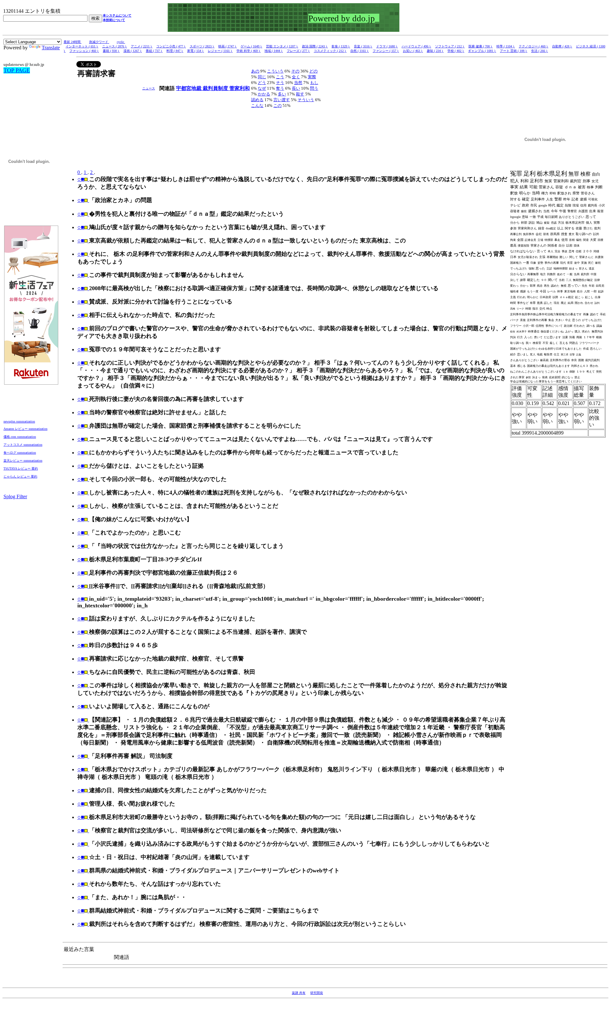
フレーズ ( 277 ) (298, 50)
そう (280, 82)
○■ (80, 179)
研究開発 (316, 993)
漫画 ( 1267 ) (132, 50)
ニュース (148, 88)
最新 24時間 (72, 42)
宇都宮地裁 (189, 88)
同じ (262, 76)
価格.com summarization (20, 436)
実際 (312, 76)
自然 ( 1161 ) (359, 50)
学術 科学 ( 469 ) (248, 50)
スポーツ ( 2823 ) (202, 46)
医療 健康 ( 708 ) (480, 46)
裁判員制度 (216, 88)
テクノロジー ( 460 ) (533, 46)
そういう (306, 99)
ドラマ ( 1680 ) (387, 46)
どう (262, 82)
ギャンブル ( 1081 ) (482, 50)
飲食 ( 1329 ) (341, 46)
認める (257, 99)
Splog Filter (15, 496)
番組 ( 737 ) (154, 50)
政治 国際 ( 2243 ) (315, 46)
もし (314, 82)
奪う (280, 88)
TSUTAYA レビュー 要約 (21, 468)
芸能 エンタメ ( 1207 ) (282, 46)
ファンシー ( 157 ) (386, 50)
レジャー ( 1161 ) (220, 50)
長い (296, 88)
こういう (275, 71)
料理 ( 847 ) (174, 50)
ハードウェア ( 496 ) (416, 46)
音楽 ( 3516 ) (363, 46)
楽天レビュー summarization (23, 460)
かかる (264, 94)
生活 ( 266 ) (539, 50)
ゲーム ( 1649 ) (251, 46)
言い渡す (281, 99)
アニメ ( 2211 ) (141, 46)
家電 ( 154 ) (195, 50)
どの (313, 71)
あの (255, 71)
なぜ (262, 88)
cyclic (121, 42)
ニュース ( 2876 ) (114, 46)
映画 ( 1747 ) (227, 46)
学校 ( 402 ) (455, 50)
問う (314, 88)
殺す (300, 94)
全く (296, 76)
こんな (257, 105)
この (277, 105)
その (295, 71)
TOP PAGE (17, 70)
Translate (51, 47)
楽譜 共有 (299, 993)
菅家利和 (239, 88)
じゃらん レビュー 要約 (20, 476)
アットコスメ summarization (23, 444)
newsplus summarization (19, 421)
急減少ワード (99, 42)
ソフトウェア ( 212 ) (450, 46)
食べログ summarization (20, 452)
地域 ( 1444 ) (273, 50)
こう (280, 76)
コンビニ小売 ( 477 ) (171, 46)
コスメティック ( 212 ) (330, 50)
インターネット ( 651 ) (82, 46)
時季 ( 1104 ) (505, 46)
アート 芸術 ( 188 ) (513, 50)
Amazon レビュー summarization (25, 428)
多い (282, 94)
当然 (298, 82)
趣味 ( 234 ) (435, 50)
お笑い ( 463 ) (413, 50)
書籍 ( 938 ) (111, 50)
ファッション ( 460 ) (84, 50)
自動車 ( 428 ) (562, 46)
